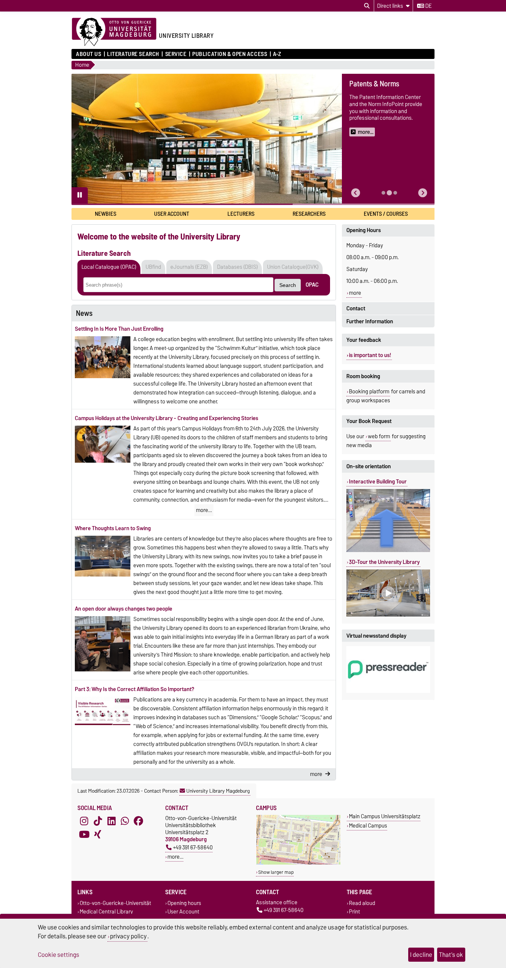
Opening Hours (363, 230)
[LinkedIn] (111, 821)
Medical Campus (368, 825)
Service (175, 54)
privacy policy (128, 936)
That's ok (451, 954)
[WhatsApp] (125, 821)
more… (204, 510)
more (355, 292)
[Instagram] (84, 821)
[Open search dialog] (367, 5)
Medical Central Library (106, 912)
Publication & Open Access (229, 54)
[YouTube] (84, 834)
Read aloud (362, 903)
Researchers (309, 214)
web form (379, 436)
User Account (171, 214)
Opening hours (184, 903)
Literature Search (133, 54)
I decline (421, 954)
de (428, 5)
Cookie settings (58, 954)
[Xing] (97, 834)
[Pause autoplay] (79, 195)
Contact (355, 308)
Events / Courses (386, 214)
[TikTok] (97, 821)
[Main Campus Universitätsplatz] (298, 863)
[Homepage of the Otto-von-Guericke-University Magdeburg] (114, 32)
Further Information (369, 321)
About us (88, 54)
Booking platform (369, 391)
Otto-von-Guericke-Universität (115, 903)
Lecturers (240, 214)
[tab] (383, 193)
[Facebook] (138, 821)
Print (354, 912)
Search (287, 285)
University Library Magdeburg (218, 790)
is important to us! (370, 355)
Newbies (105, 214)
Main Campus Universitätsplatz (384, 816)
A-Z (277, 54)
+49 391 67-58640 (193, 847)
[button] (356, 193)
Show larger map (276, 872)
